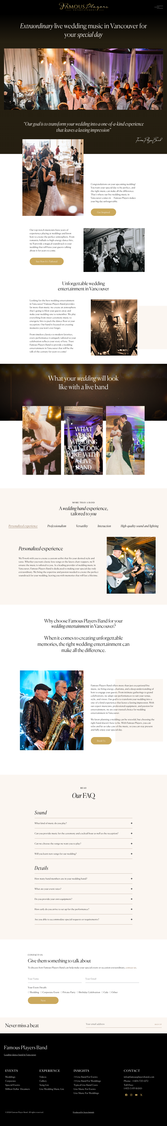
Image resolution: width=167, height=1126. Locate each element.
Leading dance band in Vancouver (20, 1054)
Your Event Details (37, 987)
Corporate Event (50, 992)
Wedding (34, 992)
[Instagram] (131, 1095)
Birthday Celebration (89, 992)
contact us (131, 967)
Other (114, 992)
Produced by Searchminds (83, 1112)
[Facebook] (126, 1095)
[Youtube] (136, 1095)
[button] (83, 440)
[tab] (23, 526)
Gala (106, 992)
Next (43, 1000)
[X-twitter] (141, 1095)
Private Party (69, 992)
